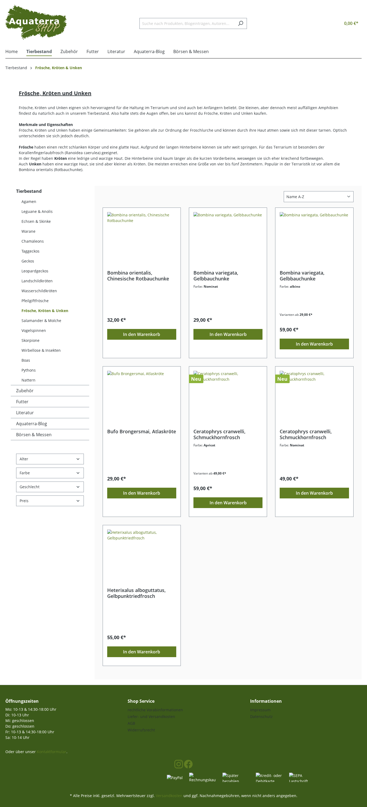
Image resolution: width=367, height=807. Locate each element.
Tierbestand (29, 191)
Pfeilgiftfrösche (35, 300)
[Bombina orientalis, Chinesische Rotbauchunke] (141, 239)
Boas (25, 360)
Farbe (25, 472)
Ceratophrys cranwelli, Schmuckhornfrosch (219, 434)
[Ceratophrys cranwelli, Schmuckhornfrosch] (227, 397)
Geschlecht (29, 486)
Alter (24, 458)
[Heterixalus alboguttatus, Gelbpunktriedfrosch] (141, 556)
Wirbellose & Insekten (41, 350)
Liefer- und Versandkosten (151, 716)
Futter (22, 402)
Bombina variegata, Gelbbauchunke (215, 276)
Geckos (27, 261)
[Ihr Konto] (325, 23)
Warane (28, 231)
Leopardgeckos (34, 270)
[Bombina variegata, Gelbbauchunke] (227, 239)
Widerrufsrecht (141, 729)
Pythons (28, 370)
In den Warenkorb (141, 334)
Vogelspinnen (33, 330)
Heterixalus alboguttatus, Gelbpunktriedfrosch (136, 593)
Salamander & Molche (41, 320)
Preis (24, 500)
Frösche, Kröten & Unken (44, 310)
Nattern (28, 380)
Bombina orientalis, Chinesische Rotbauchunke (138, 276)
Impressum (260, 709)
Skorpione (30, 340)
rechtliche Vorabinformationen (155, 709)
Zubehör (25, 391)
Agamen (28, 201)
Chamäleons (32, 241)
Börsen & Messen (34, 435)
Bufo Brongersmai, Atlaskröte (141, 431)
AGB (131, 723)
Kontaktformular (51, 751)
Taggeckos (30, 251)
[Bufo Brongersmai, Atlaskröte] (141, 397)
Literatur (25, 413)
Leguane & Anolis (37, 211)
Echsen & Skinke (36, 221)
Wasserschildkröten (39, 290)
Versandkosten (169, 795)
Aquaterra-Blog (31, 424)
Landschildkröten (37, 280)
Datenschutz (261, 716)
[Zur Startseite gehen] (36, 22)
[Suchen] (240, 23)
